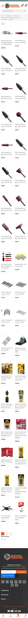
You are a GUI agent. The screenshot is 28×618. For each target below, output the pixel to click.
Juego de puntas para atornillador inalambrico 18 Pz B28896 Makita (6, 42)
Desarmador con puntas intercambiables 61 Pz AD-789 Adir (6, 266)
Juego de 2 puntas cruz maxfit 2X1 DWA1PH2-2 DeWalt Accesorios (6, 489)
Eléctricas (16, 16)
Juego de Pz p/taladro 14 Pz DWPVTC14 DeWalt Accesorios (20, 377)
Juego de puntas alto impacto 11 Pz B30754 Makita (20, 349)
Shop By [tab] (1, 310)
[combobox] (13, 11)
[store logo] (12, 5)
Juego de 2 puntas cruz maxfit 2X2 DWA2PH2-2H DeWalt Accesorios (20, 461)
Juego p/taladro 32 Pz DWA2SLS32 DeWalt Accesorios (6, 377)
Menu (10, 616)
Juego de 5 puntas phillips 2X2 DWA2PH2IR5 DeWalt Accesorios (6, 433)
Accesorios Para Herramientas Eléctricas (10, 17)
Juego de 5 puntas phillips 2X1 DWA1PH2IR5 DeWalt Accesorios (20, 405)
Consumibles (4, 19)
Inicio (2, 16)
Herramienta (9, 16)
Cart (25, 616)
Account (18, 616)
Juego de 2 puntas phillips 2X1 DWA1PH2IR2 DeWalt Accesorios (6, 405)
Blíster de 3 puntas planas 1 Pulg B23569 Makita (21, 517)
